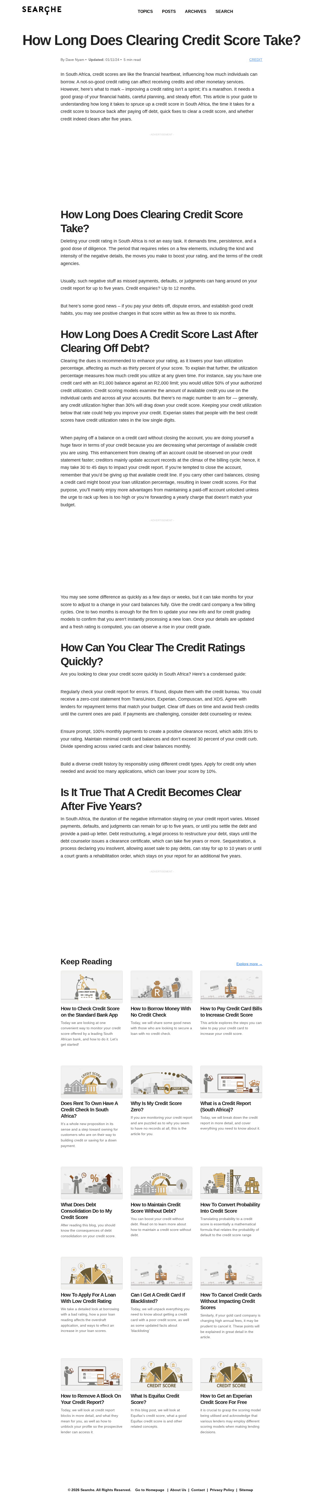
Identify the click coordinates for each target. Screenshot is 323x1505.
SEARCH (224, 11)
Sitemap (246, 1490)
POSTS (169, 11)
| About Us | (178, 1490)
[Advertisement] (161, 172)
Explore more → (249, 964)
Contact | (199, 1490)
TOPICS (145, 11)
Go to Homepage (149, 1490)
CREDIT (255, 60)
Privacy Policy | (223, 1490)
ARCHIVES (195, 11)
